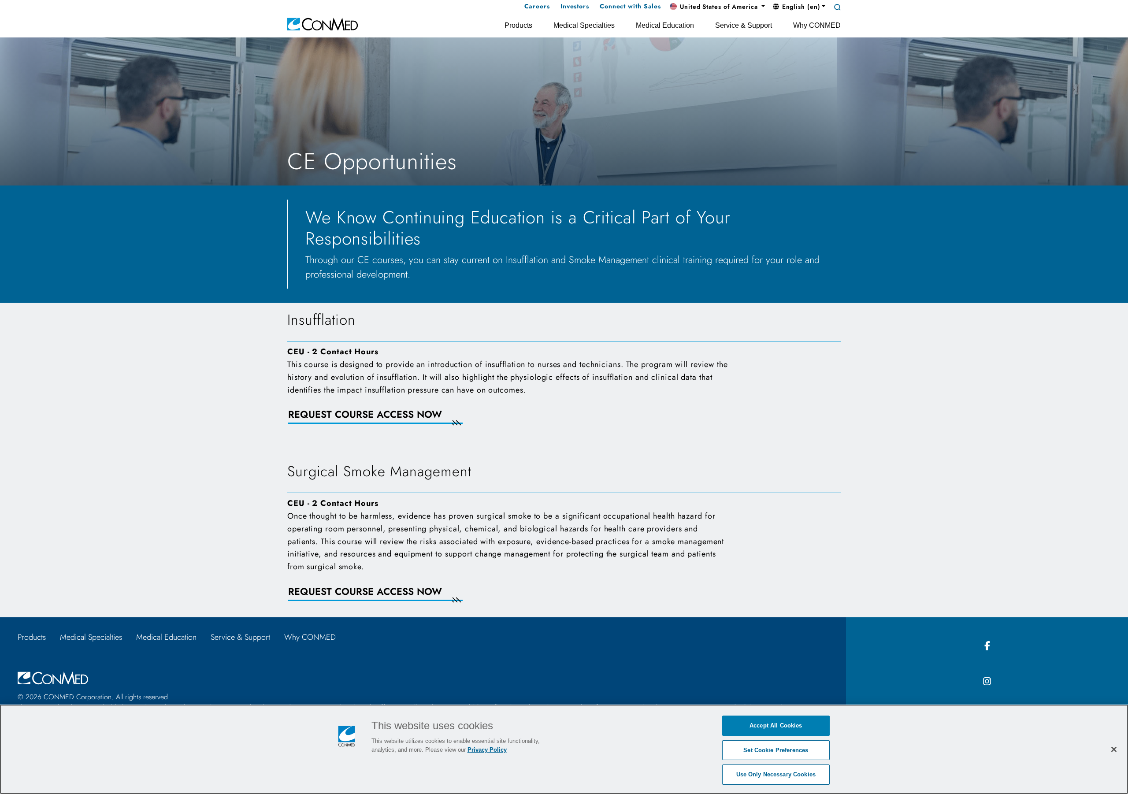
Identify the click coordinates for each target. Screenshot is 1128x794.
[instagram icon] (987, 682)
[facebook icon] (987, 646)
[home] (322, 23)
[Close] (1114, 749)
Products (32, 637)
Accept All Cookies (776, 725)
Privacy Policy (487, 749)
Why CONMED (310, 637)
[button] (717, 7)
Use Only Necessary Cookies (776, 774)
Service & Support (240, 637)
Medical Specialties (91, 637)
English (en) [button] (800, 6)
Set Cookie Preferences (775, 750)
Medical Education (166, 637)
